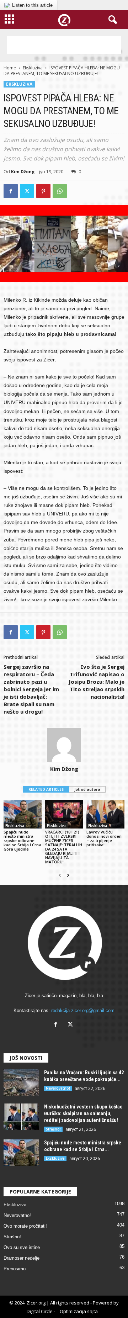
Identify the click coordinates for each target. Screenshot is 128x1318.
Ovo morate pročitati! (25, 1226)
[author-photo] (64, 745)
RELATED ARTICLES (46, 789)
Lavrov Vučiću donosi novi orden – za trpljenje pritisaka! (104, 838)
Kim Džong (22, 172)
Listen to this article (32, 5)
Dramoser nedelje (21, 1258)
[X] (71, 1025)
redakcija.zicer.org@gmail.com (82, 1010)
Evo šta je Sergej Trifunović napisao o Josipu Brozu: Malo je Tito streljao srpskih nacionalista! (96, 681)
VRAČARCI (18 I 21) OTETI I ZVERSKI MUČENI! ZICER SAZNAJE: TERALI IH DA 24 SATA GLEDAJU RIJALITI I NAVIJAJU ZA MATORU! (63, 846)
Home (10, 68)
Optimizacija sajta (79, 1311)
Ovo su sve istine (22, 1247)
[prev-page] (60, 875)
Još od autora (87, 789)
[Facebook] (11, 191)
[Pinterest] (43, 191)
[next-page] (68, 875)
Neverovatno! (58, 1088)
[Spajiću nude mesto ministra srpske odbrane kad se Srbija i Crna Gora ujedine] (23, 814)
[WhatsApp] (60, 191)
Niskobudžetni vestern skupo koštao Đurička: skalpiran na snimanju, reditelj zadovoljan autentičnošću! (83, 1113)
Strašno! (53, 1129)
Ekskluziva (33, 68)
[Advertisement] (64, 45)
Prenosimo (15, 1268)
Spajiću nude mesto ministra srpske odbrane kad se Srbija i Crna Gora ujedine (22, 840)
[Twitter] (27, 191)
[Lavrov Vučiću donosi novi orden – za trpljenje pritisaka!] (105, 814)
